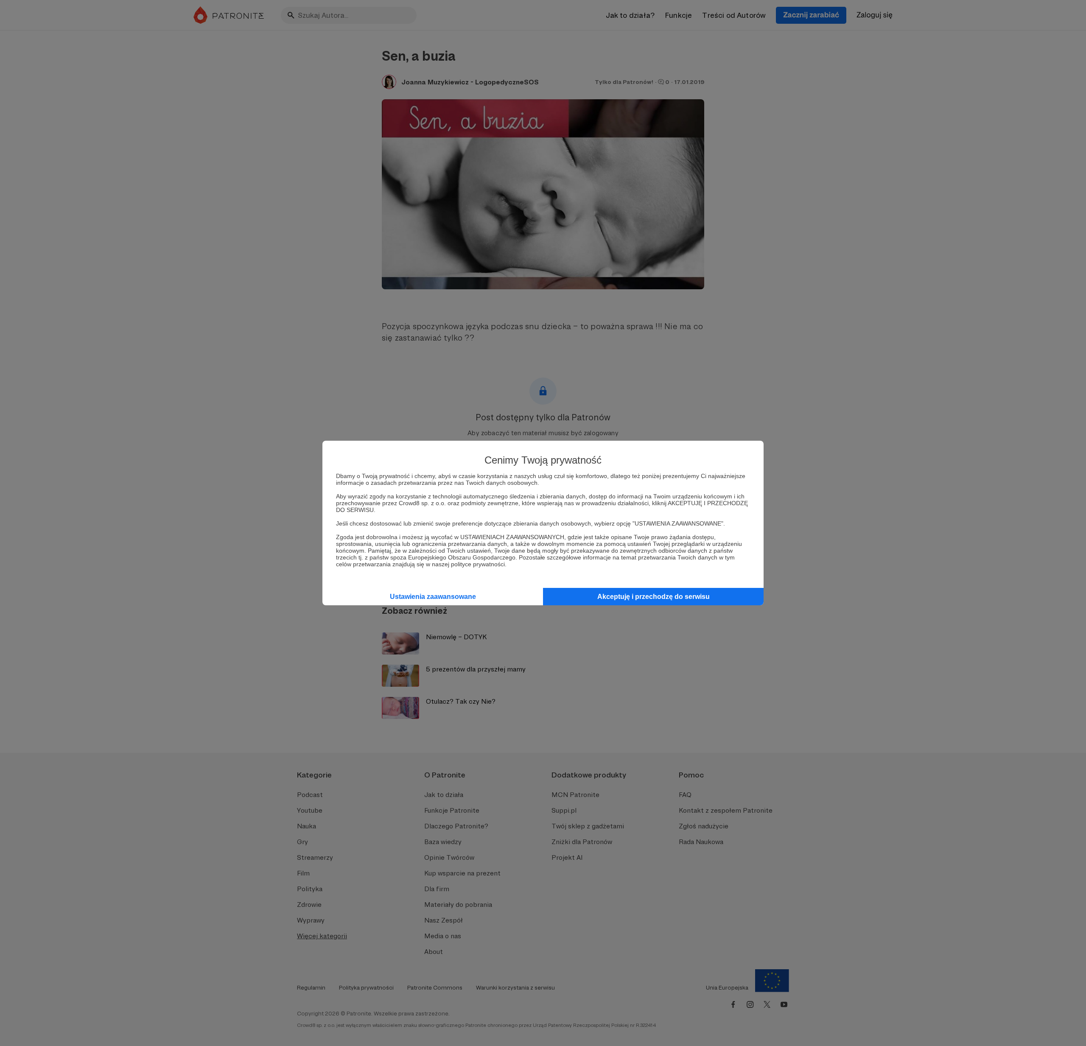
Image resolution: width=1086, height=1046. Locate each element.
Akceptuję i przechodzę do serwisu (653, 596)
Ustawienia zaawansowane (433, 596)
